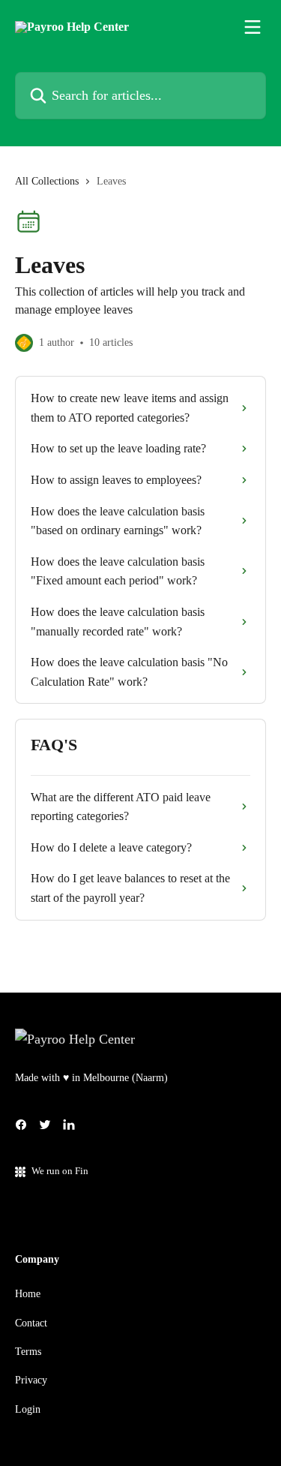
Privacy (31, 1380)
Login (27, 1409)
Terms (28, 1351)
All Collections (47, 181)
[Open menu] (252, 27)
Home (27, 1293)
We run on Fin (59, 1170)
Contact (31, 1323)
